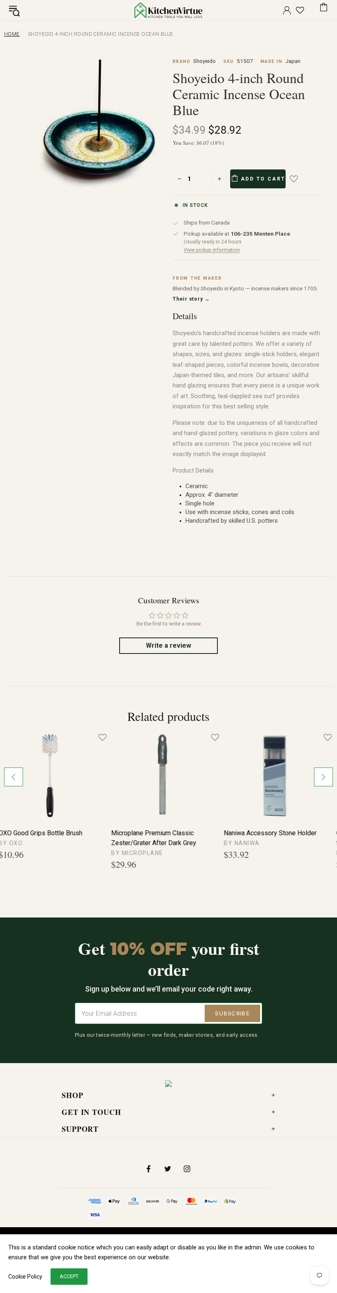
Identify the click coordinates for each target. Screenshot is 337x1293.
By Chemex (23, 853)
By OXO (130, 853)
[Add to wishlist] (299, 178)
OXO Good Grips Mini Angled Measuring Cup (159, 838)
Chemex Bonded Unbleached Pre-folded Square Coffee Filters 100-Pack (54, 838)
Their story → (191, 299)
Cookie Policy (25, 1276)
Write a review (168, 645)
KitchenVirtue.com (168, 10)
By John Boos (254, 853)
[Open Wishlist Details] (300, 10)
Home (12, 34)
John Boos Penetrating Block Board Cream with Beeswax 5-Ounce (273, 838)
